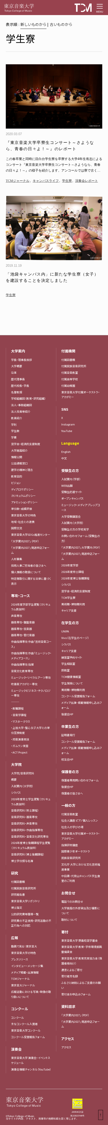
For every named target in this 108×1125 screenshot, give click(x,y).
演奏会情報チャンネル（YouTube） (31, 1069)
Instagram (68, 424)
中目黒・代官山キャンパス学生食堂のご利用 (80, 878)
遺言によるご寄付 (71, 970)
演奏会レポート (86, 181)
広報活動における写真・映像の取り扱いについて (31, 994)
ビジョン (16, 483)
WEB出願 (67, 486)
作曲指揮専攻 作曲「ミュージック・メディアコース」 (31, 655)
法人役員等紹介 (20, 411)
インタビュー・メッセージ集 (28, 966)
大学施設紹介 (19, 450)
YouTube (66, 431)
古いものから (61, 24)
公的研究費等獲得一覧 (25, 914)
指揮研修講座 (69, 845)
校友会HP (67, 759)
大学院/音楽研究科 (22, 773)
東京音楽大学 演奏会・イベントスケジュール (30, 1060)
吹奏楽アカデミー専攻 (24, 684)
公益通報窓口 (19, 463)
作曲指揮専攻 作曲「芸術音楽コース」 (31, 644)
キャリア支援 (68, 610)
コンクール (17, 1017)
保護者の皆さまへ (72, 793)
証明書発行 (68, 735)
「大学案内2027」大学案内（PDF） (80, 547)
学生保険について (72, 683)
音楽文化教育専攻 (22, 671)
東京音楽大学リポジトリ (25, 901)
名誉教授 (16, 392)
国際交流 (16, 528)
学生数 (15, 431)
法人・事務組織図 (21, 405)
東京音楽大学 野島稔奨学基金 (79, 940)
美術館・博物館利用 (73, 604)
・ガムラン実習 (19, 746)
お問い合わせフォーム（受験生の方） (80, 538)
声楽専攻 (16, 616)
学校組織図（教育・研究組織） (28, 398)
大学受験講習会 (71, 516)
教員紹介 (16, 418)
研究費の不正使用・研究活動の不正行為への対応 (31, 923)
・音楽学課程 (18, 715)
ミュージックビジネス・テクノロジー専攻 (30, 693)
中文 (64, 458)
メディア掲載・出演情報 (25, 972)
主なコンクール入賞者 (24, 1024)
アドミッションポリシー (24, 502)
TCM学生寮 (68, 598)
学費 (14, 437)
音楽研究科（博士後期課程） (27, 854)
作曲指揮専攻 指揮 (22, 664)
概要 (14, 779)
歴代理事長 (18, 379)
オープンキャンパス (72, 498)
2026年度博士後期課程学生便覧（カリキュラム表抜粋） (30, 845)
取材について (69, 920)
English (66, 452)
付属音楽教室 (69, 372)
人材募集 (16, 559)
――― (15, 702)
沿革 (14, 372)
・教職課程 (17, 708)
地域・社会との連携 (22, 522)
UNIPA (65, 631)
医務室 (65, 670)
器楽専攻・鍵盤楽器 (24, 622)
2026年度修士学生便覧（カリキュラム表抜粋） (30, 801)
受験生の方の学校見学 (75, 529)
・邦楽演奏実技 (20, 739)
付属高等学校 (69, 379)
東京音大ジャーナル (23, 985)
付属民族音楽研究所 (23, 888)
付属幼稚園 (68, 386)
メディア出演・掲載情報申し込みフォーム (81, 705)
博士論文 (16, 907)
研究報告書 (18, 894)
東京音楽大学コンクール (25, 1030)
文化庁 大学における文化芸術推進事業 (80, 866)
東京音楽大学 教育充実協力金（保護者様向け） (81, 960)
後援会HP (67, 714)
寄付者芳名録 (69, 976)
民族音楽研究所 (71, 858)
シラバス (16, 792)
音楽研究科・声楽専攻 (24, 823)
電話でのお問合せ (72, 901)
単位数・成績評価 (21, 509)
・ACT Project (19, 752)
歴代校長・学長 (20, 386)
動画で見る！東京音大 (24, 946)
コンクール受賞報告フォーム (28, 1037)
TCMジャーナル (17, 181)
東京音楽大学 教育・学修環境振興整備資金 (81, 949)
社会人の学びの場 (72, 827)
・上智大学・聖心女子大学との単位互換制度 (30, 730)
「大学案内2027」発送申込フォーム (30, 550)
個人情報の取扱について (26, 572)
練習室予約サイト (71, 657)
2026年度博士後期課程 (75, 578)
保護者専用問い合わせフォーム (79, 780)
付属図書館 (18, 882)
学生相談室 (68, 664)
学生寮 (67, 181)
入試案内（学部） (71, 479)
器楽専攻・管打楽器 (24, 635)
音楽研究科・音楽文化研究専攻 (29, 836)
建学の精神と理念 (22, 470)
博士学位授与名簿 (22, 861)
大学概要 (16, 366)
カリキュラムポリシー (23, 496)
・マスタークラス (20, 721)
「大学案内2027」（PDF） (25, 541)
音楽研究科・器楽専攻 (24, 817)
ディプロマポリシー (22, 489)
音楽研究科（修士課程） (25, 810)
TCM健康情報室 (71, 677)
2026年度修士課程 (72, 572)
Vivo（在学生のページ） (75, 638)
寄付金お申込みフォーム (75, 994)
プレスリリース (19, 959)
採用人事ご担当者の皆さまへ (28, 565)
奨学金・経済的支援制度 (25, 444)
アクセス (66, 1047)
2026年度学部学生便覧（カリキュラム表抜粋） (30, 606)
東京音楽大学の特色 (23, 515)
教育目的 (16, 476)
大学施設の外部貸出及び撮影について (80, 910)
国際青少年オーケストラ (75, 851)
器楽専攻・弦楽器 (23, 629)
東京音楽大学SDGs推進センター (30, 534)
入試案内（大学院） (22, 786)
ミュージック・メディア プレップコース (80, 507)
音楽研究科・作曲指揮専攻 (27, 830)
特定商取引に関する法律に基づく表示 (31, 580)
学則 (14, 424)
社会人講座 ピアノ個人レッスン (79, 820)
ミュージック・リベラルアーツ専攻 (31, 677)
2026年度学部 (69, 565)
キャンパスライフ (46, 181)
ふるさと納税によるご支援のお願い (81, 985)
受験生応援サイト (71, 492)
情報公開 (16, 457)
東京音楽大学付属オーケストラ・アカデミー (80, 394)
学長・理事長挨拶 (21, 360)
